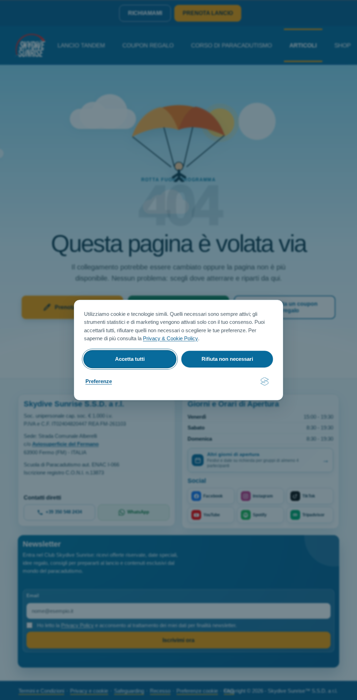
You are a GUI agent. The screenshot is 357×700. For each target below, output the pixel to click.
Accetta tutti (130, 359)
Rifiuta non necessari (227, 359)
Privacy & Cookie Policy (170, 338)
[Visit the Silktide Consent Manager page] (264, 381)
